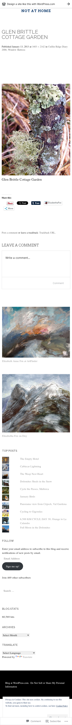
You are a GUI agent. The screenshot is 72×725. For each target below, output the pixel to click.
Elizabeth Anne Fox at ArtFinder (19, 361)
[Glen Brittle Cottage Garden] (36, 174)
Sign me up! (12, 566)
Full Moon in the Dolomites (35, 527)
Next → (10, 72)
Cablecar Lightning (30, 466)
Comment (58, 283)
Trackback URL (47, 232)
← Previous (13, 62)
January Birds (27, 496)
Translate (27, 657)
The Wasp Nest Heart (31, 474)
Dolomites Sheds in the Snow (36, 481)
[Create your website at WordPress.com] (36, 4)
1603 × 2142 (38, 46)
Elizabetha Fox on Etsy (14, 435)
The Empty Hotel (29, 458)
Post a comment (9, 232)
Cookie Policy (62, 705)
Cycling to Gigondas (31, 511)
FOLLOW (8, 540)
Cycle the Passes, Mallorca (34, 489)
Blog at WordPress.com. (17, 683)
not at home (36, 11)
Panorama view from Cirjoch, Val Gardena (43, 504)
